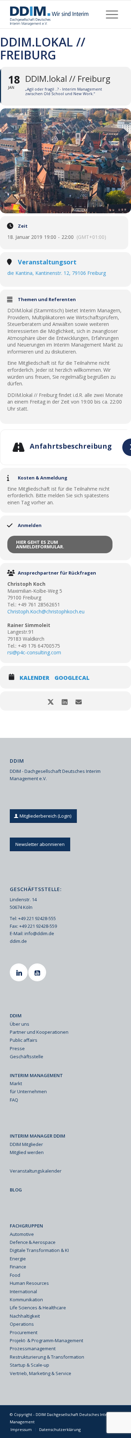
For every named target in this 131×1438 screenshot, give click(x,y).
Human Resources (29, 1283)
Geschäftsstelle (26, 1056)
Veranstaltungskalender (35, 1171)
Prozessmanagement (33, 1348)
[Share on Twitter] (51, 701)
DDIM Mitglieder (26, 1144)
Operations (22, 1324)
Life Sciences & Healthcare (38, 1307)
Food (15, 1275)
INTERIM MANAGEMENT (36, 1075)
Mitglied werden (27, 1152)
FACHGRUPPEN (26, 1226)
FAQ (14, 1100)
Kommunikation (26, 1299)
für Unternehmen (28, 1091)
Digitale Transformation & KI (39, 1250)
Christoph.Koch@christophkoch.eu (46, 611)
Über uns (19, 1024)
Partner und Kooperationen (39, 1032)
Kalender (34, 678)
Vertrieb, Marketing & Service (40, 1373)
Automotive (22, 1234)
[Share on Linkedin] (65, 701)
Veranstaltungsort (47, 262)
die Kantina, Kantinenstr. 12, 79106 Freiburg (56, 273)
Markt (16, 1083)
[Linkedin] (19, 972)
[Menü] (112, 14)
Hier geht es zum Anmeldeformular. (40, 544)
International (23, 1291)
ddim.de (18, 941)
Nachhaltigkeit (25, 1316)
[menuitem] (112, 14)
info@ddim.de (39, 933)
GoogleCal (71, 678)
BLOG (16, 1190)
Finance (18, 1266)
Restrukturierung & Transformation (47, 1357)
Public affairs (23, 1040)
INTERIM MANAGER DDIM (37, 1136)
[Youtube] (38, 972)
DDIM (16, 1015)
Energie (18, 1258)
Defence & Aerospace (33, 1242)
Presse (17, 1048)
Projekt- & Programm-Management (46, 1340)
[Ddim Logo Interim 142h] (54, 14)
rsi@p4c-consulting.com (34, 652)
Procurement (23, 1332)
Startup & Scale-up (29, 1365)
